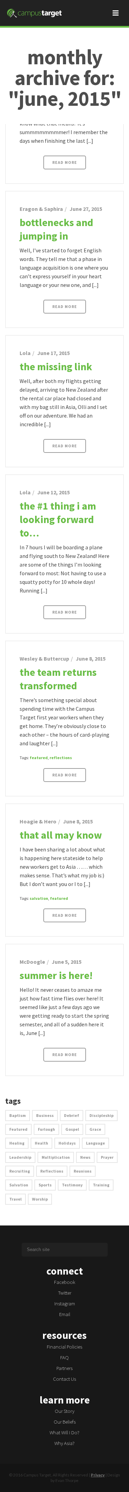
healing (16, 1143)
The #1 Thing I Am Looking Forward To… (58, 519)
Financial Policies (64, 1346)
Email (64, 1314)
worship (40, 1199)
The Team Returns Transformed (58, 678)
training (101, 1184)
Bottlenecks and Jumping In (56, 229)
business (45, 1115)
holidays (67, 1143)
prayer (107, 1157)
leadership (20, 1157)
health (41, 1143)
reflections (61, 757)
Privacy (98, 1474)
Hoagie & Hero (38, 821)
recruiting (19, 1171)
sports (45, 1184)
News (85, 1157)
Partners (64, 1368)
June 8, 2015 (91, 658)
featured (39, 757)
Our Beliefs (65, 1421)
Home (63, 119)
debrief (71, 1115)
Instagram (64, 1303)
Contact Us (64, 1379)
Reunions (83, 1171)
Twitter (64, 1292)
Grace (95, 1129)
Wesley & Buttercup (44, 658)
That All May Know (61, 834)
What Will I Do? (64, 1432)
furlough (46, 1129)
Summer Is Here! (56, 975)
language (95, 1143)
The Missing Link (56, 366)
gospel (72, 1129)
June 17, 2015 (53, 352)
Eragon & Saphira (41, 208)
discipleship (101, 1115)
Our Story (64, 1411)
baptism (17, 1115)
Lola (25, 352)
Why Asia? (64, 1443)
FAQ (64, 1357)
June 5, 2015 (67, 961)
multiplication (56, 1157)
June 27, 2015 (85, 208)
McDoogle (32, 961)
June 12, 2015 (53, 492)
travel (15, 1199)
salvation (39, 898)
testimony (72, 1184)
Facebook (64, 1282)
